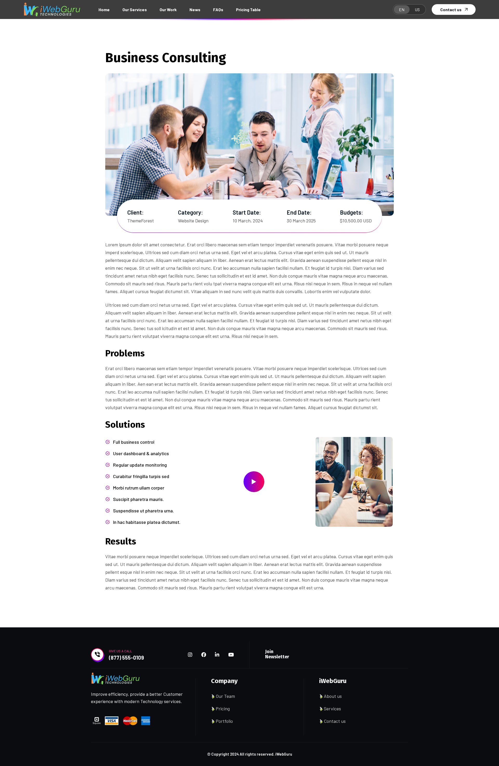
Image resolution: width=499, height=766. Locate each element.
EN (401, 9)
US (417, 9)
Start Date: (247, 212)
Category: (190, 212)
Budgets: (351, 212)
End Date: (299, 212)
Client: (135, 212)
